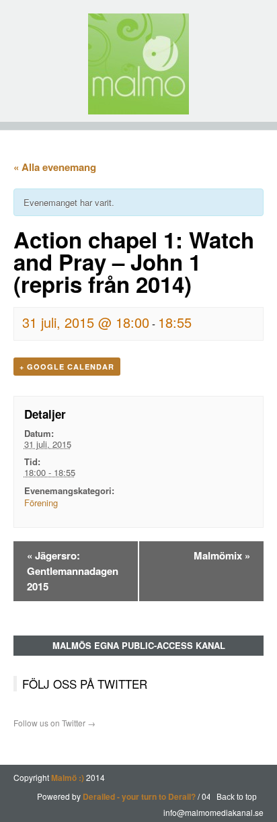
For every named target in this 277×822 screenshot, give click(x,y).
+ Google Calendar (66, 367)
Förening (41, 502)
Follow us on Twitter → (54, 722)
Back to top (236, 797)
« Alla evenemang (54, 167)
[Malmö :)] (138, 63)
